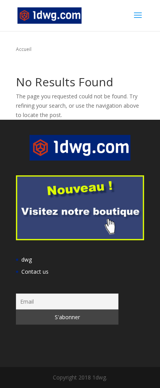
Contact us (35, 271)
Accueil (23, 49)
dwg (26, 259)
